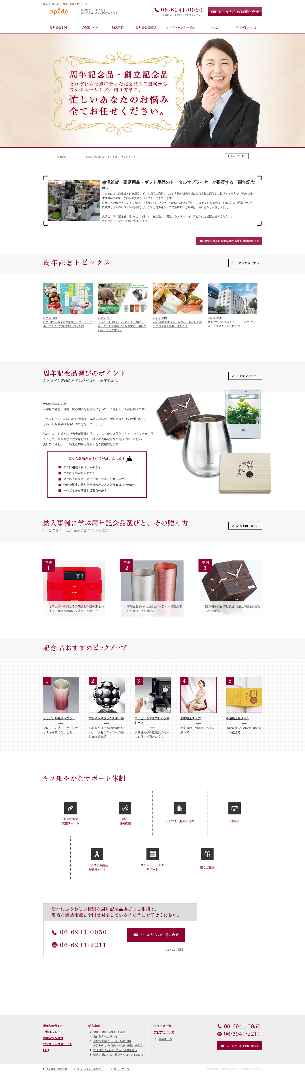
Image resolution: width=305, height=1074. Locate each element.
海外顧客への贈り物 (105, 1036)
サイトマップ (122, 1069)
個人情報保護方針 (56, 1069)
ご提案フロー (90, 28)
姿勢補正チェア (190, 718)
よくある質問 (175, 949)
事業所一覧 (165, 1039)
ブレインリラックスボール (106, 718)
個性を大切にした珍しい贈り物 (112, 1041)
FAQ (215, 28)
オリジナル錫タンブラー (59, 718)
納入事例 (118, 28)
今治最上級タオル (237, 718)
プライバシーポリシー (90, 1069)
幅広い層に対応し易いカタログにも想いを (118, 1054)
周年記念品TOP (58, 28)
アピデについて (164, 1032)
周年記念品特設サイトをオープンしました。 (112, 157)
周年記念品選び (145, 28)
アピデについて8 (246, 28)
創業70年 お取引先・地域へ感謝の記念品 (118, 1045)
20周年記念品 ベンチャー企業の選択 (115, 1050)
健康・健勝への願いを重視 (109, 1032)
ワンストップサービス (180, 28)
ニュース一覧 (162, 1026)
